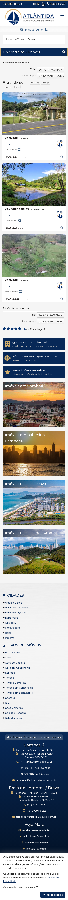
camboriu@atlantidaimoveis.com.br (36, 780)
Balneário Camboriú (16, 607)
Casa (8, 657)
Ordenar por (29, 75)
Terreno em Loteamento (19, 692)
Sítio (7, 702)
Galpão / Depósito (15, 712)
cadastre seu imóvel (36, 842)
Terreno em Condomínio (19, 687)
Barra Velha (11, 617)
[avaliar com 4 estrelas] (16, 329)
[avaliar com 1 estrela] (4, 329)
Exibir (33, 69)
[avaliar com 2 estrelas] (8, 329)
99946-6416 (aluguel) (36, 774)
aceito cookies (54, 894)
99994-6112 (36, 810)
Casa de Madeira (15, 662)
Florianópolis (12, 627)
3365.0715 (46, 761)
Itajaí (8, 632)
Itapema (10, 637)
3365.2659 (29, 761)
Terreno (9, 677)
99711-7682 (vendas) (36, 767)
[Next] (61, 113)
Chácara (10, 697)
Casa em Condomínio (17, 667)
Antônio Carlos (13, 602)
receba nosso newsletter (36, 830)
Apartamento (12, 652)
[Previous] (7, 113)
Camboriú (10, 622)
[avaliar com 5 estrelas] (19, 329)
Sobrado (10, 672)
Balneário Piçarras (15, 612)
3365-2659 (57, 4)
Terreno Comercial (15, 682)
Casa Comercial (14, 707)
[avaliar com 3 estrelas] (12, 329)
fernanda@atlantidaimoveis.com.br (36, 816)
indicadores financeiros (36, 836)
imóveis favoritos (36, 848)
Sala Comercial (13, 717)
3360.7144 (36, 804)
